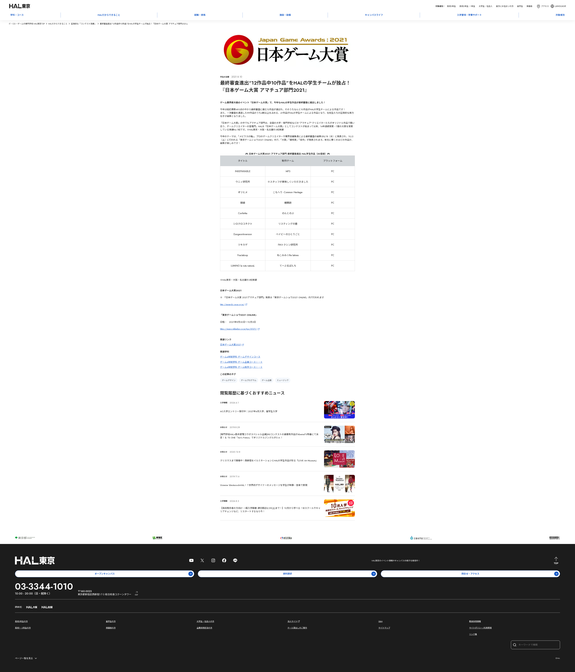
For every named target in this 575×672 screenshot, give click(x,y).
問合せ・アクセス (470, 573)
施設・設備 (285, 15)
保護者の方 (111, 627)
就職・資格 (199, 15)
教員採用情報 (475, 621)
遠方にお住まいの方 (504, 6)
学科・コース (17, 15)
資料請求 (287, 573)
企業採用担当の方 (204, 627)
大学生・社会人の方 (205, 621)
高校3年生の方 (21, 621)
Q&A (380, 621)
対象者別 (560, 15)
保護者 (529, 6)
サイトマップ (384, 627)
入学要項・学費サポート (469, 15)
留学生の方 (111, 621)
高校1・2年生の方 (23, 627)
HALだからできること (109, 15)
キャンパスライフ (374, 15)
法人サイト (292, 621)
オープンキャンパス (105, 573)
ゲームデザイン (229, 380)
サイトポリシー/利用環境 (480, 627)
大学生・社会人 (485, 6)
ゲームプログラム (248, 380)
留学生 (520, 6)
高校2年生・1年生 (467, 6)
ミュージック (283, 380)
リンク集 (473, 634)
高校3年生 (451, 6)
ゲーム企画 (266, 380)
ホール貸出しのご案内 (297, 627)
